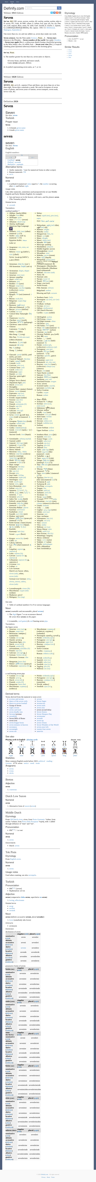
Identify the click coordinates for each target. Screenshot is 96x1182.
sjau (47, 323)
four (43, 747)
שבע (11, 254)
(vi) (51, 518)
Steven (70, 55)
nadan (46, 232)
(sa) (49, 377)
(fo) (21, 400)
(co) (22, 365)
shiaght (45, 238)
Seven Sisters (42, 712)
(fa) (49, 341)
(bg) (24, 301)
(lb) (28, 588)
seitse (19, 395)
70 (22, 155)
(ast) (22, 275)
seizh (17, 299)
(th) (46, 465)
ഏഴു (48, 225)
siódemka (46, 638)
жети (18, 538)
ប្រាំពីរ (18, 518)
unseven (40, 731)
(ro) (51, 360)
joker (75, 755)
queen (53, 755)
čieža (51, 297)
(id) (24, 477)
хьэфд (20, 499)
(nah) (53, 272)
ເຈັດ (14, 545)
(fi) (25, 404)
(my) (23, 305)
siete (24, 247)
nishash (46, 505)
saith (44, 531)
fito (19, 597)
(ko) (21, 525)
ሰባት (19, 231)
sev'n (11, 174)
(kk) (21, 514)
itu (52, 234)
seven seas (41, 708)
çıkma (8, 994)
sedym (51, 428)
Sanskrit (78, 33)
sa (45, 456)
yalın (8, 938)
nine (21, 755)
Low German (73, 25)
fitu (45, 375)
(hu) (22, 467)
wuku (55, 499)
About (48, 1177)
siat (50, 362)
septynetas (23, 666)
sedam (45, 395)
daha (23, 897)
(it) (20, 488)
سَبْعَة (17, 236)
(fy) (51, 533)
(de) (23, 423)
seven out (12, 731)
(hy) (23, 264)
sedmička (46, 658)
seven (15, 115)
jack (43, 755)
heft (19, 531)
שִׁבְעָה (11, 458)
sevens (40, 611)
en (41, 897)
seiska (18, 646)
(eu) (21, 286)
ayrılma (9, 958)
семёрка (47, 644)
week (32, 763)
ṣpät (48, 482)
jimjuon (50, 247)
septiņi (18, 556)
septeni (20, 549)
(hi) (19, 460)
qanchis (47, 356)
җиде (44, 458)
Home (6, 2)
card (31, 621)
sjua (45, 664)
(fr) (20, 406)
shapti (21, 271)
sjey (17, 400)
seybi (50, 439)
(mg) (23, 597)
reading (49, 761)
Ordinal (10, 162)
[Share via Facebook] (54, 13)
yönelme (9, 949)
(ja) (20, 490)
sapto (20, 372)
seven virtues (42, 723)
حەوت (17, 534)
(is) (21, 469)
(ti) (51, 477)
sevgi (11, 906)
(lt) (26, 560)
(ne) (47, 281)
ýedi (46, 493)
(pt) (51, 349)
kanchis (22, 318)
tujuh (21, 477)
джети (25, 507)
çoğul (37, 934)
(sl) (50, 421)
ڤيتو (47, 221)
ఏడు (44, 460)
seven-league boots (16, 723)
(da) (20, 374)
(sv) (48, 443)
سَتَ (44, 412)
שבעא (18, 252)
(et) (23, 395)
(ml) (52, 225)
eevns (11, 769)
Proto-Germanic (39, 819)
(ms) (48, 215)
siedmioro (50, 347)
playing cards (32, 740)
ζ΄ (28, 430)
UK (70, 39)
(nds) (16, 573)
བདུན (45, 469)
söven (11, 573)
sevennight (13, 729)
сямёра (21, 290)
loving (11, 900)
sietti (39, 406)
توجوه (52, 221)
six (14, 186)
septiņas (12, 558)
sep (19, 393)
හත (46, 414)
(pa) (48, 351)
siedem (45, 345)
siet (19, 247)
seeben (48, 290)
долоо (48, 260)
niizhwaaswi (48, 308)
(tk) (49, 493)
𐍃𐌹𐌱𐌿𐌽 (17, 428)
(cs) (21, 370)
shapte (26, 271)
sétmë (20, 512)
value (29, 184)
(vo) (48, 520)
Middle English (72, 16)
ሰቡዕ (43, 473)
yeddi (17, 279)
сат (44, 236)
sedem (45, 419)
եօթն (23, 266)
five (53, 747)
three (32, 747)
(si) (50, 414)
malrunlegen (47, 544)
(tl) (48, 445)
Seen (69, 57)
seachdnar (48, 388)
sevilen (12, 908)
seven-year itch (42, 727)
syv (17, 374)
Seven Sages (41, 701)
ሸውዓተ (47, 477)
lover (11, 920)
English (13, 859)
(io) (17, 471)
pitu (18, 281)
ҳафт (44, 450)
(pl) (49, 345)
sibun (23, 428)
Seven (15, 145)
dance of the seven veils (18, 701)
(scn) (49, 404)
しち (25, 490)
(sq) (23, 222)
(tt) (47, 458)
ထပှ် (43, 257)
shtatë (19, 222)
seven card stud (15, 710)
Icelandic (74, 29)
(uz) (48, 512)
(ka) (24, 421)
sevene (23, 948)
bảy (48, 518)
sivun (20, 819)
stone (38, 763)
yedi (23, 367)
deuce (20, 747)
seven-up (40, 720)
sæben (23, 581)
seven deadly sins (16, 712)
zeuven (27, 806)
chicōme (27, 359)
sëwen (11, 581)
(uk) (50, 501)
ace (11, 747)
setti (18, 365)
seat (54, 362)
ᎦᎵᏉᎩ (20, 322)
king (64, 755)
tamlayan (9, 962)
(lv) (23, 556)
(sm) (49, 375)
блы (17, 215)
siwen (24, 588)
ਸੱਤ (45, 351)
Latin (86, 29)
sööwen (51, 288)
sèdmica (46, 653)
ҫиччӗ (19, 355)
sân (48, 533)
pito (17, 473)
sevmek (12, 910)
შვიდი (20, 421)
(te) (48, 460)
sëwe (29, 579)
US (72, 39)
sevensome (41, 716)
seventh (18, 162)
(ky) (22, 538)
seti (50, 379)
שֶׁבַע (18, 454)
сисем (17, 391)
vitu (16, 402)
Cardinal (11, 160)
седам (46, 392)
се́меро (49, 366)
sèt (22, 447)
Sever (69, 53)
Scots (79, 21)
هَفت (45, 341)
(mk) (27, 591)
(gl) (21, 410)
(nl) (21, 385)
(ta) (46, 452)
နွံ (48, 373)
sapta (39, 218)
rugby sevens (14, 708)
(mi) (49, 240)
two (24, 747)
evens (11, 771)
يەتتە (45, 510)
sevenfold (13, 716)
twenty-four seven (44, 729)
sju (47, 299)
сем (19, 288)
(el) (20, 430)
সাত (17, 294)
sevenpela (48, 486)
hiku (19, 452)
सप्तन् (46, 377)
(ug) (49, 510)
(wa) (48, 527)
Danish (89, 27)
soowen (54, 293)
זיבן (45, 542)
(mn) (53, 260)
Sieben (19, 655)
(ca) (20, 311)
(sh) (51, 653)
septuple (20, 164)
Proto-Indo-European (30, 821)
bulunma (9, 953)
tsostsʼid (46, 279)
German (9, 763)
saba (45, 441)
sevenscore (41, 703)
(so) (51, 423)
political (42, 761)
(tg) (47, 450)
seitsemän (20, 404)
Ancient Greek (74, 31)
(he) (21, 454)
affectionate (19, 900)
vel (45, 520)
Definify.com (44, 1174)
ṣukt (48, 484)
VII (24, 172)
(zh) (21, 342)
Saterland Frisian (81, 23)
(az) (20, 279)
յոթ (19, 264)
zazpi (18, 286)
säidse (44, 525)
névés (11, 773)
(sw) (49, 441)
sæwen (17, 581)
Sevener (12, 714)
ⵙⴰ (30, 314)
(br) (21, 299)
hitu (48, 234)
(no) (50, 299)
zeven (17, 385)
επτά (16, 430)
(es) (49, 437)
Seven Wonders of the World (47, 725)
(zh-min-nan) (24, 337)
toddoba (46, 423)
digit (14, 614)
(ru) (49, 364)
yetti (44, 512)
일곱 (18, 525)
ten (32, 755)
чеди (44, 497)
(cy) (48, 531)
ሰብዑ (11, 417)
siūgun (48, 319)
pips (46, 621)
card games (22, 621)
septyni (21, 560)
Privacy (44, 1177)
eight (26, 186)
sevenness (13, 727)
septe (21, 480)
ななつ (27, 492)
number (46, 184)
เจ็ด (42, 465)
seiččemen (21, 510)
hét (19, 467)
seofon (49, 317)
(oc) (47, 306)
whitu (44, 240)
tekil (26, 934)
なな (17, 492)
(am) (23, 231)
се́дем (20, 301)
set (28, 247)
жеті (18, 514)
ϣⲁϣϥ (17, 361)
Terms (52, 1177)
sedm (17, 370)
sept (17, 406)
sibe (26, 657)
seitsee (44, 523)
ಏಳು (18, 503)
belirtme (9, 945)
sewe (20, 217)
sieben (18, 423)
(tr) (48, 490)
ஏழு (43, 452)
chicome (47, 272)
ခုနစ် (19, 305)
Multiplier (11, 164)
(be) (23, 288)
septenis (12, 551)
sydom (51, 430)
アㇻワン (18, 220)
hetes (20, 661)
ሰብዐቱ (17, 415)
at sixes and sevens (16, 699)
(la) (21, 553)
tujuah (50, 251)
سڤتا (43, 221)
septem (17, 553)
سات (43, 508)
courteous (13, 790)
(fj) (19, 402)
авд (45, 332)
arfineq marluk (25, 439)
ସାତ (43, 328)
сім (44, 371)
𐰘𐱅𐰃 (47, 325)
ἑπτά (23, 434)
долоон (18, 309)
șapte (48, 360)
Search (12, 2)
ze (16, 566)
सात (16, 460)
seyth (18, 363)
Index (17, 2)
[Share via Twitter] (52, 13)
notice (26, 763)
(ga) (20, 482)
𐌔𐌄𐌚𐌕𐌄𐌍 (45, 330)
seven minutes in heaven (18, 725)
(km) (22, 518)
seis (18, 564)
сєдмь (46, 313)
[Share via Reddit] (57, 13)
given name (21, 128)
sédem (46, 421)
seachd (52, 386)
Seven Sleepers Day (44, 714)
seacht (16, 482)
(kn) (22, 503)
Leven (70, 51)
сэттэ (44, 540)
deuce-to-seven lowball (18, 703)
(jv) (22, 497)
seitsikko (23, 648)
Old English (87, 16)
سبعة (25, 240)
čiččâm (21, 475)
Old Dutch (14, 819)
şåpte (24, 486)
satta (46, 336)
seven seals (41, 705)
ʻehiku (24, 452)
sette (17, 488)
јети (50, 434)
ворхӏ (19, 320)
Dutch (88, 25)
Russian (67, 33)
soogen (53, 381)
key (14, 829)
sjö (18, 469)
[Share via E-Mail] (60, 13)
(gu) (21, 443)
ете (17, 284)
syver (18, 678)
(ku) (22, 531)
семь (46, 364)
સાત (18, 443)
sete (18, 410)
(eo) (22, 393)
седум (22, 591)
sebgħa (46, 229)
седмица (50, 629)
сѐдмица (47, 651)
